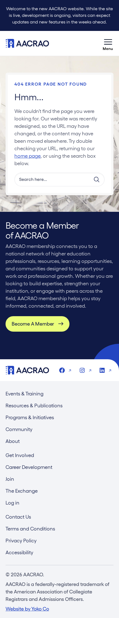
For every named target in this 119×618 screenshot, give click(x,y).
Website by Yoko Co (27, 609)
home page (27, 156)
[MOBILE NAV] (107, 43)
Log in (12, 503)
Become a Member (33, 324)
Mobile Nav (107, 43)
